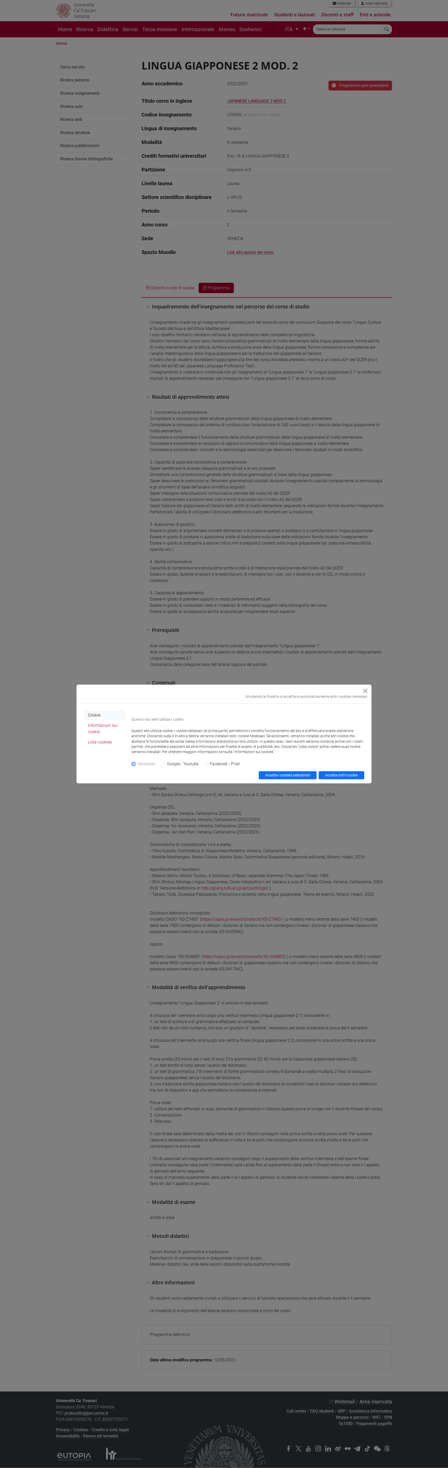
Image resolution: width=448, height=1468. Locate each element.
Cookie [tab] (94, 715)
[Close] (365, 691)
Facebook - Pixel (225, 763)
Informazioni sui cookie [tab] (102, 728)
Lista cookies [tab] (100, 742)
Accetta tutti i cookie (341, 775)
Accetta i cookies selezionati (287, 775)
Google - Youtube (182, 763)
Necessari (147, 763)
